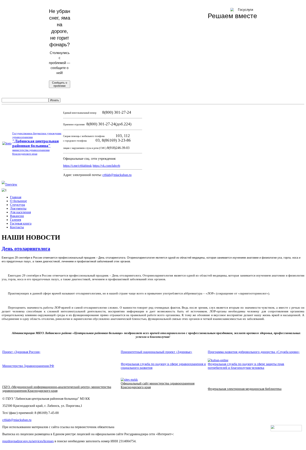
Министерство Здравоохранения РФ (28, 366)
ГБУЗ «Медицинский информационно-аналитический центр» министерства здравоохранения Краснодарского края (56, 388)
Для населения (20, 212)
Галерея (15, 219)
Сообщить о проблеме (59, 84)
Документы (18, 208)
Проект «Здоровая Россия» (21, 352)
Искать (54, 100)
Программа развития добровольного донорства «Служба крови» (254, 352)
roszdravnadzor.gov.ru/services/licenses (28, 441)
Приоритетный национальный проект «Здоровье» (156, 352)
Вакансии (17, 216)
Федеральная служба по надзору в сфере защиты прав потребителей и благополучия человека (246, 366)
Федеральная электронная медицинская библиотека (244, 389)
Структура (17, 204)
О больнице (18, 201)
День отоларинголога (26, 248)
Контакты (17, 227)
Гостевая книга (20, 223)
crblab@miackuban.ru (117, 175)
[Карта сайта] (9, 184)
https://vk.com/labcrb (106, 165)
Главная (15, 197)
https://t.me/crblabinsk (77, 165)
